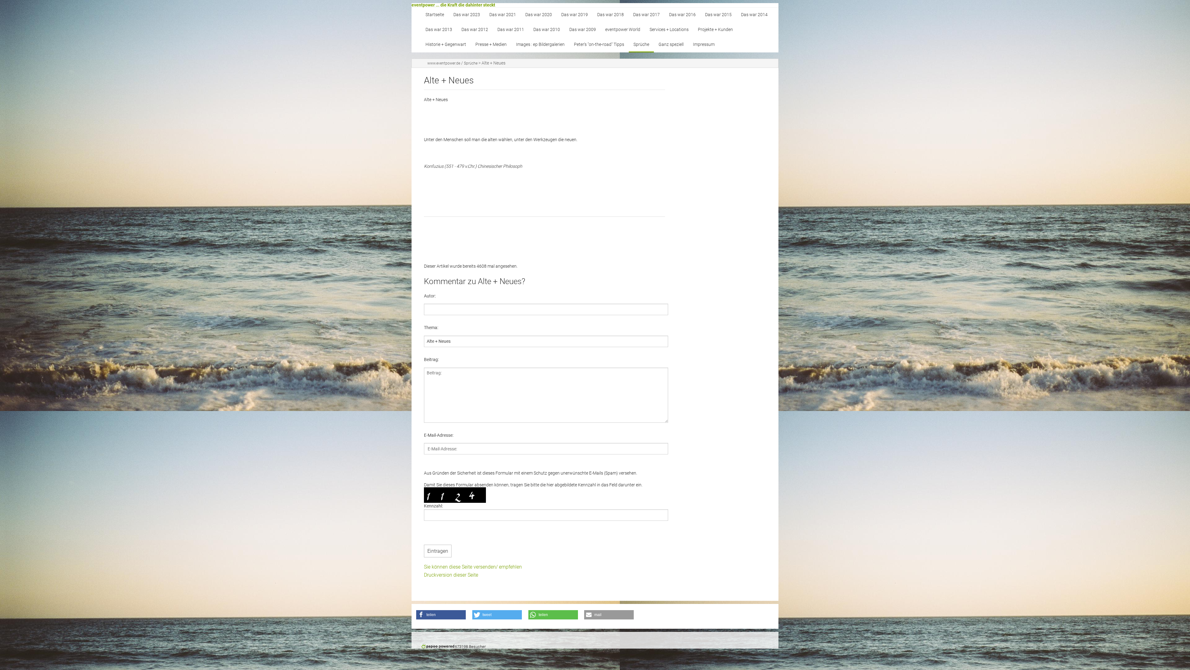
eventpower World (622, 29)
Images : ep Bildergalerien (540, 44)
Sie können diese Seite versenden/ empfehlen (473, 567)
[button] (441, 614)
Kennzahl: (433, 505)
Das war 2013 (438, 29)
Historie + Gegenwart (445, 44)
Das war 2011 (510, 29)
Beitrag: (431, 359)
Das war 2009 (582, 29)
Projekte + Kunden (715, 29)
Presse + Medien (491, 44)
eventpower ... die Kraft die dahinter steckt (453, 5)
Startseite (434, 14)
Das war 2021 (502, 14)
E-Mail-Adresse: (438, 435)
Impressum (704, 44)
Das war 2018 (610, 14)
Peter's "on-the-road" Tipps (599, 44)
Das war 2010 (546, 29)
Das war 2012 (474, 29)
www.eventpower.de (443, 63)
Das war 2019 (574, 14)
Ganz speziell (671, 44)
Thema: (431, 327)
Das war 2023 (466, 14)
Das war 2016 (682, 14)
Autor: (430, 295)
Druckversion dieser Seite (451, 575)
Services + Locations (669, 29)
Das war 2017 (646, 14)
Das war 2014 (754, 14)
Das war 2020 (538, 14)
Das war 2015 (718, 14)
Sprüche (641, 44)
